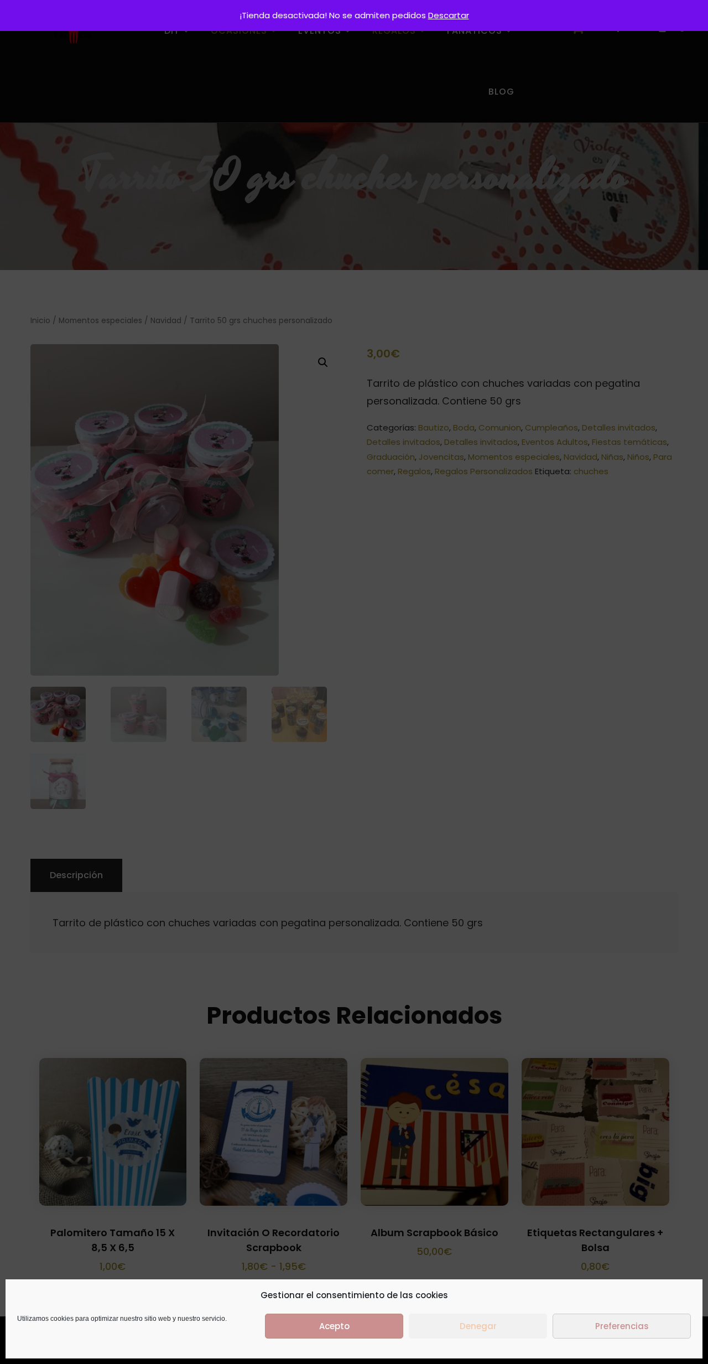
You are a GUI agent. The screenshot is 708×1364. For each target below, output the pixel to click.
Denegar (478, 1326)
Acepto (334, 1326)
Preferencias (622, 1326)
